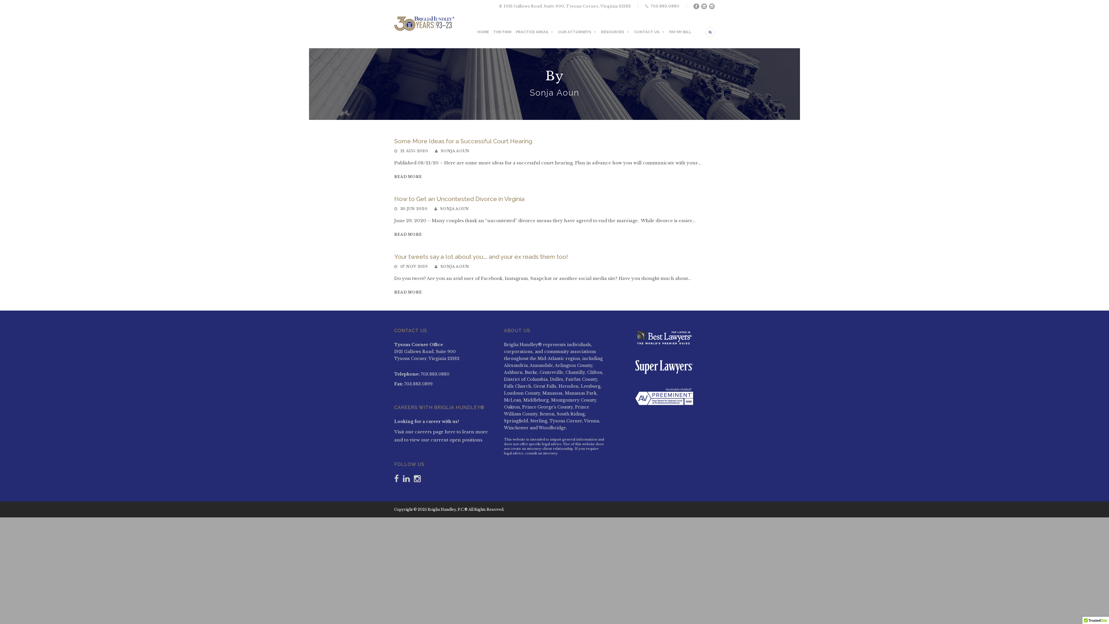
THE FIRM (502, 32)
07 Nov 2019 (414, 266)
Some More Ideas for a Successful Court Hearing (463, 141)
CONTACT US (646, 32)
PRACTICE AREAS (532, 32)
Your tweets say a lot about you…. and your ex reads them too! (481, 256)
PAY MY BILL (680, 32)
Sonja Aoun (455, 151)
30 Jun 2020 (413, 209)
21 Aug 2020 (414, 151)
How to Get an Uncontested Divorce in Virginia (459, 199)
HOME (483, 32)
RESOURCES (612, 32)
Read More (408, 176)
